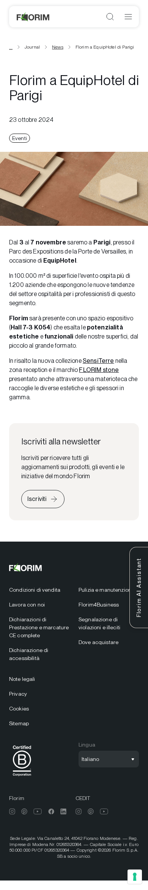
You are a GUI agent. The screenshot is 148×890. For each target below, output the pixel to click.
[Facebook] (51, 811)
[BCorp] (22, 777)
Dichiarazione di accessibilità (28, 654)
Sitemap (19, 723)
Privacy (18, 694)
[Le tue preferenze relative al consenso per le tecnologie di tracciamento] (135, 877)
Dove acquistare (98, 642)
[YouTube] (37, 811)
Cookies (19, 709)
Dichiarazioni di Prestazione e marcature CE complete (39, 627)
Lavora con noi (27, 605)
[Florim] (33, 16)
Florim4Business (99, 605)
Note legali (22, 679)
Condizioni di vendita (34, 590)
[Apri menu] (128, 16)
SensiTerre (98, 360)
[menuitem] (39, 590)
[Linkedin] (63, 811)
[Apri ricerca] (110, 16)
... (11, 47)
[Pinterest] (24, 811)
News (57, 47)
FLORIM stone (99, 369)
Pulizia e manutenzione (106, 590)
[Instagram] (12, 811)
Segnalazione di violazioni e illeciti (99, 623)
